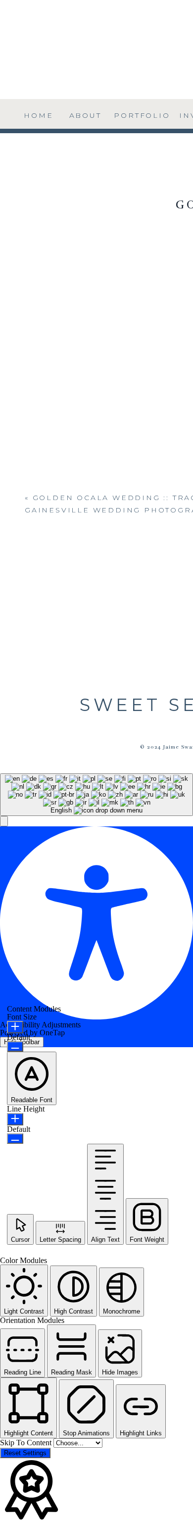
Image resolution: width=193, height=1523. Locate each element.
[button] (4, 821)
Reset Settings (25, 1453)
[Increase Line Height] (15, 1119)
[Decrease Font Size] (15, 1046)
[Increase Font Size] (15, 1027)
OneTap (52, 1032)
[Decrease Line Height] (15, 1138)
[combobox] (96, 794)
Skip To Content (26, 1442)
